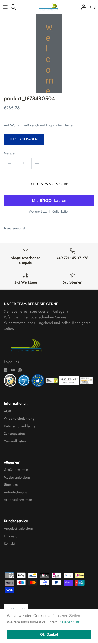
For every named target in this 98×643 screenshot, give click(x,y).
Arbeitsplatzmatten (18, 499)
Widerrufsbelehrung (19, 418)
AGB (7, 411)
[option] (49, 53)
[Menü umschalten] (5, 7)
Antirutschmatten (16, 492)
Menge (9, 153)
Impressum (12, 536)
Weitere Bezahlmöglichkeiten (49, 211)
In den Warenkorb (49, 184)
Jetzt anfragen (24, 139)
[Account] (82, 7)
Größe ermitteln (16, 469)
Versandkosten (15, 441)
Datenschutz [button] (69, 622)
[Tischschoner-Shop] (49, 6)
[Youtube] (13, 370)
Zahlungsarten (14, 433)
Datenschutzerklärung (20, 426)
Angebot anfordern (18, 528)
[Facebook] (5, 370)
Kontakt (9, 543)
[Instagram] (20, 370)
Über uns (11, 484)
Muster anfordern (17, 477)
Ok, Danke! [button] (49, 634)
